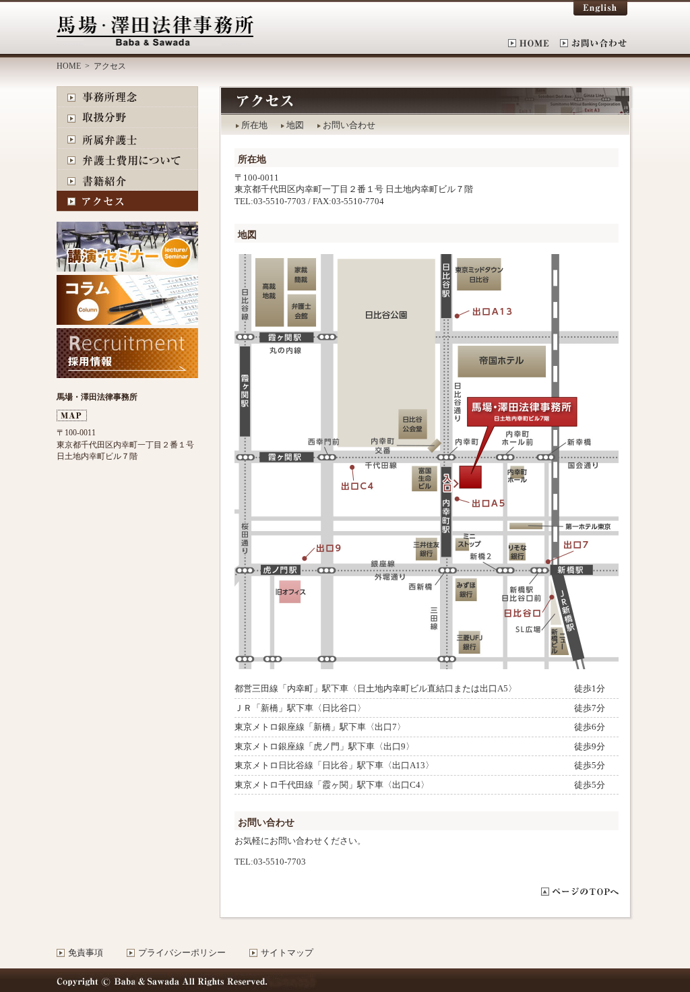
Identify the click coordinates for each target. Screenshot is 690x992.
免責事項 (85, 953)
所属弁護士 (127, 138)
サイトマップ (287, 953)
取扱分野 (127, 117)
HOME (534, 43)
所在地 (254, 125)
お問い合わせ (593, 43)
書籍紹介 (127, 180)
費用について (127, 159)
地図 (295, 125)
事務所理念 (127, 96)
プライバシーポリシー (182, 953)
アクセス (127, 201)
